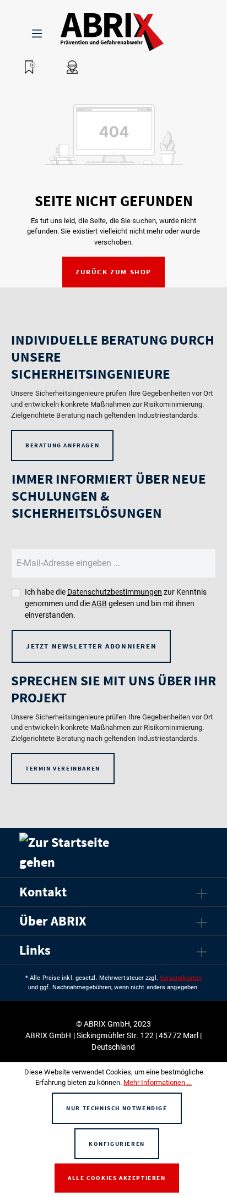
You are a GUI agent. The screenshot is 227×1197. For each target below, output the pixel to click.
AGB (99, 603)
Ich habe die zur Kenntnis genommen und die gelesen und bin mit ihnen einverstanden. (116, 603)
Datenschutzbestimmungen (114, 592)
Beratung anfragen (62, 445)
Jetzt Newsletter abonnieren (91, 646)
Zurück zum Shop (113, 271)
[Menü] (37, 32)
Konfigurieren (117, 1144)
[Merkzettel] (30, 67)
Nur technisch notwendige (116, 1108)
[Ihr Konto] (72, 67)
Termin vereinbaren (62, 768)
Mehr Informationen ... (157, 1082)
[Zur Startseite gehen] (94, 32)
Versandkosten (181, 978)
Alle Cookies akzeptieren (116, 1178)
